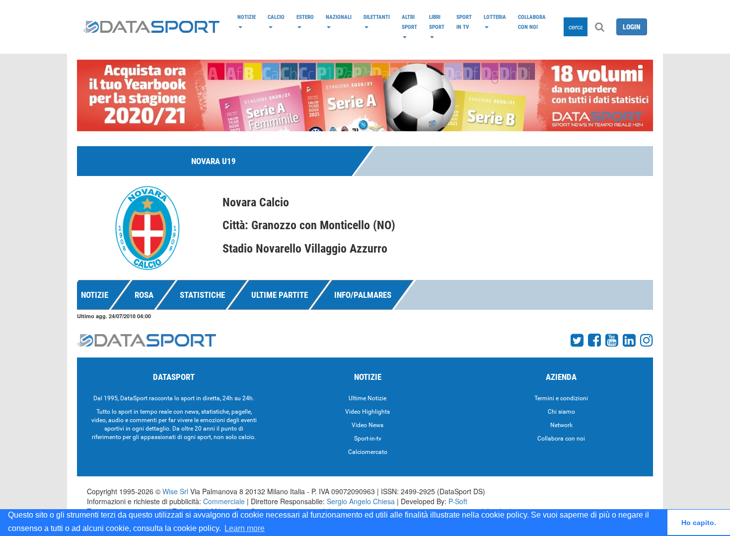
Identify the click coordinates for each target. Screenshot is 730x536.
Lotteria (495, 16)
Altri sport (409, 21)
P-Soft (457, 501)
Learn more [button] (244, 528)
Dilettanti (377, 16)
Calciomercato (367, 451)
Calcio (276, 16)
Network (561, 425)
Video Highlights (367, 411)
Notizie (246, 16)
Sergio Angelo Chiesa (361, 501)
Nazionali (339, 16)
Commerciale (224, 501)
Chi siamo (561, 411)
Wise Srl (175, 491)
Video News (367, 425)
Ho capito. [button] (698, 523)
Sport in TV (464, 21)
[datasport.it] (151, 27)
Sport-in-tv (367, 438)
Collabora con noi (532, 21)
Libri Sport (436, 21)
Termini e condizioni (561, 398)
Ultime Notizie (367, 398)
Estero (305, 16)
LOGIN (632, 27)
